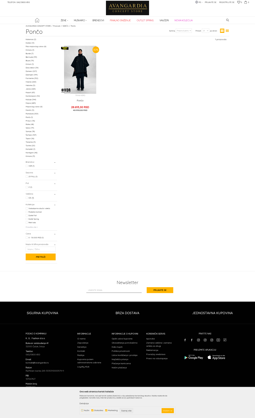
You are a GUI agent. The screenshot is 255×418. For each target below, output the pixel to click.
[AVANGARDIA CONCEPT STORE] (127, 9)
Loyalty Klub (83, 366)
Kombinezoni (33, 96)
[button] (227, 20)
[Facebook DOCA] (191, 340)
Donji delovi (32, 68)
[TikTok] (225, 340)
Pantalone (32, 114)
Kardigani (31, 152)
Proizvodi (56, 26)
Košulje (31, 99)
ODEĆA (65, 26)
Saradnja (81, 347)
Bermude (31, 57)
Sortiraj (172, 31)
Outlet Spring (33, 219)
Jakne (31, 89)
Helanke (30, 85)
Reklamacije (152, 350)
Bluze (30, 60)
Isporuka (150, 338)
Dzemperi (32, 75)
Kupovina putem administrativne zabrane (89, 361)
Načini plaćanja (119, 367)
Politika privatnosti (121, 351)
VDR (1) (31, 166)
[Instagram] (198, 340)
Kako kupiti (117, 347)
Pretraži (40, 257)
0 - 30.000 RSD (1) (36, 237)
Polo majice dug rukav (36, 46)
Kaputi (30, 92)
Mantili (30, 110)
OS (31, 198)
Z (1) (30, 187)
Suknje (30, 131)
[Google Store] (193, 357)
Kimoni (30, 64)
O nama (81, 338)
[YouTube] (218, 340)
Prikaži (198, 31)
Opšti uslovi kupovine (122, 338)
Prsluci (30, 121)
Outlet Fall (32, 215)
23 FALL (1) (32, 176)
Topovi (30, 138)
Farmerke (32, 78)
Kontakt (81, 351)
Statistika (98, 410)
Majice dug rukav (34, 106)
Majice (31, 103)
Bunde (29, 53)
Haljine (31, 82)
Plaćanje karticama (121, 363)
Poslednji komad (35, 212)
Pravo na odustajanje (156, 358)
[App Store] (216, 357)
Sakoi (30, 128)
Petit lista (32, 222)
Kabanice (31, 39)
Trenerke (31, 142)
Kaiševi (30, 43)
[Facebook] (185, 340)
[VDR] (66, 90)
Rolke (30, 124)
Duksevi (31, 71)
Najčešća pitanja (120, 359)
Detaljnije (84, 403)
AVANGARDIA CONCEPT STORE (38, 26)
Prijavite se (159, 290)
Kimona (30, 156)
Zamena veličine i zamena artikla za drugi (159, 344)
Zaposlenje (82, 342)
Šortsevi (31, 135)
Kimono (30, 50)
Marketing (113, 410)
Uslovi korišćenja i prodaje (124, 355)
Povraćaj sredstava (155, 354)
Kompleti (30, 149)
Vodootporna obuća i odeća (39, 208)
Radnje (80, 355)
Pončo (29, 117)
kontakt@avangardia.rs (37, 362)
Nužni (86, 410)
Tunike (30, 145)
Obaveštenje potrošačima (124, 342)
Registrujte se (226, 2)
